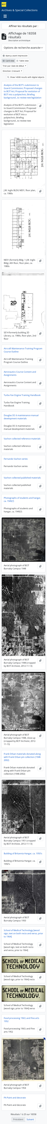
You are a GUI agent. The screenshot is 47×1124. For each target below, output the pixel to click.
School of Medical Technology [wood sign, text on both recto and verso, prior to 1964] (23, 933)
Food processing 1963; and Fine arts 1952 (21, 1020)
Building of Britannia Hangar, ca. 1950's (23, 853)
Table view (24, 61)
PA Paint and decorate (15, 1097)
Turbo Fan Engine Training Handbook (22, 395)
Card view (9, 61)
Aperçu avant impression (16, 55)
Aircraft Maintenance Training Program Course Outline (23, 350)
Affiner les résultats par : (23, 26)
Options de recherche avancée (22, 47)
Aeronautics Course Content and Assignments (20, 373)
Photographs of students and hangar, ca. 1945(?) (22, 499)
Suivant (30, 1119)
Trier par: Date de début (14, 66)
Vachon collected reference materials (22, 438)
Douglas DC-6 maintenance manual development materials (21, 417)
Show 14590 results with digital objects (27, 77)
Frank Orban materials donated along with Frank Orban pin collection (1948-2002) (22, 757)
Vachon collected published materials (22, 477)
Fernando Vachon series (16, 458)
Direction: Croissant (11, 71)
